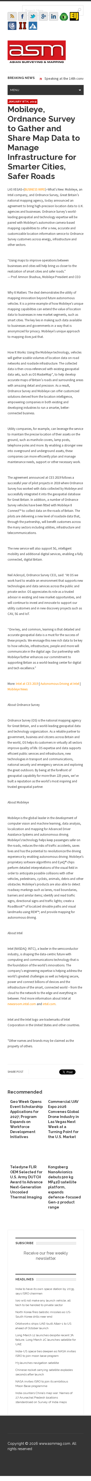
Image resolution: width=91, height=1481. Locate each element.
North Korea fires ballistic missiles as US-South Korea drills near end (43, 1314)
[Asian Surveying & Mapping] (37, 61)
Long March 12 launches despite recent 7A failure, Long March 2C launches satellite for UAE (45, 1339)
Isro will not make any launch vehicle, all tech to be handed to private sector (43, 1303)
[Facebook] (22, 16)
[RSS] (12, 16)
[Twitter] (32, 16)
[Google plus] (43, 16)
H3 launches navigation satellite (37, 1363)
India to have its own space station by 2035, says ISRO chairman (45, 1291)
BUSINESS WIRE (35, 189)
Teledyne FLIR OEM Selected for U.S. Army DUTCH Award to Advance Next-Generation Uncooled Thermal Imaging (26, 1182)
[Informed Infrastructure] (22, 25)
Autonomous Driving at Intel (59, 684)
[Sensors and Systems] (12, 25)
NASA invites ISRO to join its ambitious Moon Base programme (41, 1384)
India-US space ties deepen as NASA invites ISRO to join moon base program (45, 1354)
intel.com (49, 1004)
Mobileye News (18, 689)
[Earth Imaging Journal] (74, 16)
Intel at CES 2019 (27, 684)
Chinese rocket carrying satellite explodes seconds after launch (44, 1372)
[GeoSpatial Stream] (32, 25)
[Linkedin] (53, 16)
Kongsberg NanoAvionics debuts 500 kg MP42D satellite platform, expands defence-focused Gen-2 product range (64, 1187)
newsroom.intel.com (22, 1004)
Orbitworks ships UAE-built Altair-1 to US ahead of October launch (43, 1326)
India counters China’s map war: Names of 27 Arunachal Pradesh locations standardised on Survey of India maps (44, 1397)
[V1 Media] (64, 16)
